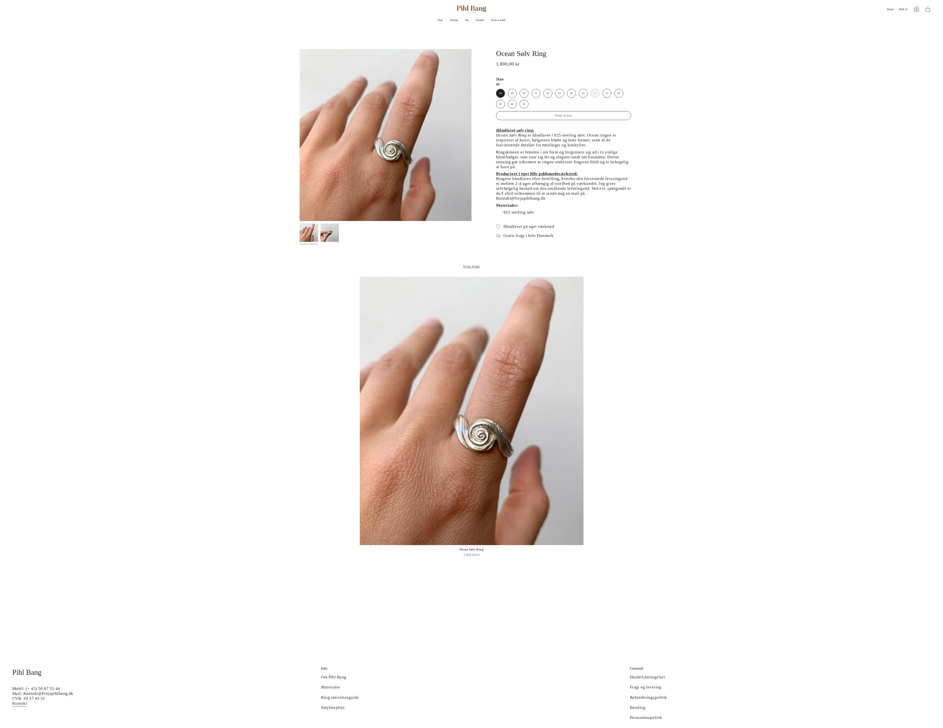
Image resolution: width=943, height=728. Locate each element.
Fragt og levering (646, 687)
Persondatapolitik (646, 717)
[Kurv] (927, 9)
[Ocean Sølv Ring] (471, 411)
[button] (440, 20)
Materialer (330, 687)
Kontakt (19, 703)
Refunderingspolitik (648, 697)
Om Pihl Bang (333, 677)
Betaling (637, 707)
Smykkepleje (333, 707)
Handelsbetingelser (648, 677)
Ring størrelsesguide (340, 697)
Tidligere (300, 135)
